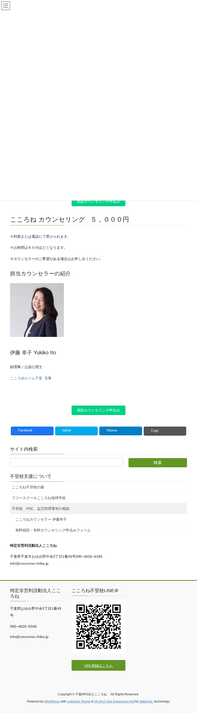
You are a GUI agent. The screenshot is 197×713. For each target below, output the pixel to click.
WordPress (52, 701)
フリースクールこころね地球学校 (39, 498)
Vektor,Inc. (146, 701)
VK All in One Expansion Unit (114, 701)
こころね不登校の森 (28, 487)
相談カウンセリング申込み (98, 201)
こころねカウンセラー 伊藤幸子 (41, 519)
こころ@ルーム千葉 (26, 378)
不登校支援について (31, 476)
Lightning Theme (79, 701)
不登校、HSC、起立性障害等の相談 (41, 509)
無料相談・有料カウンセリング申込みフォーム (53, 530)
